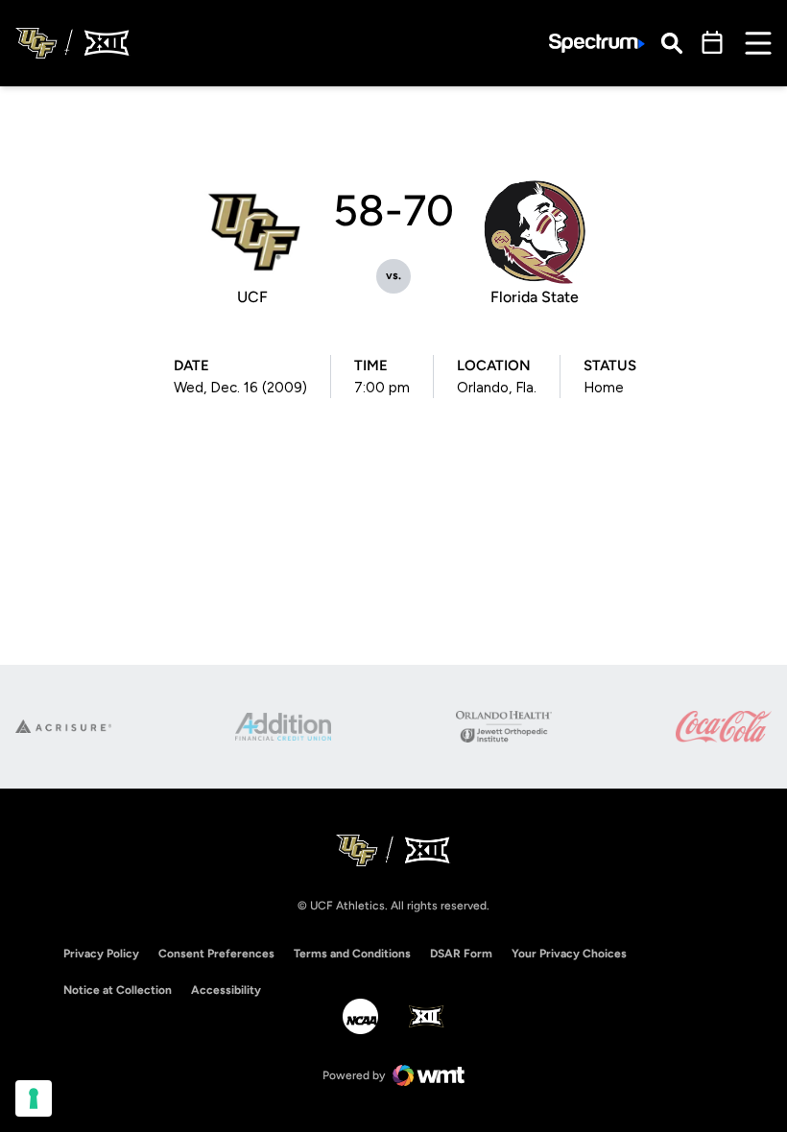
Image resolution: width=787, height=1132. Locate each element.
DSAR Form (461, 953)
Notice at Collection (117, 990)
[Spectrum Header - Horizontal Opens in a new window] (597, 44)
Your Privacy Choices (569, 953)
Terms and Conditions (352, 953)
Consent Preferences (216, 953)
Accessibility (226, 989)
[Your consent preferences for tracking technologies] (33, 1098)
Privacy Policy (101, 953)
